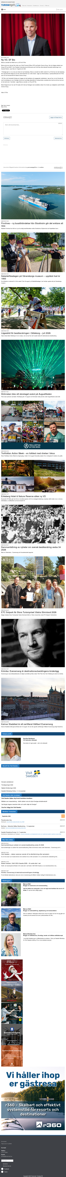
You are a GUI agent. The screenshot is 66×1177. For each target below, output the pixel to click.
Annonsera (29, 5)
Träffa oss (47, 5)
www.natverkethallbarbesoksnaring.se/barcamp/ (16, 828)
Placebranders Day (6, 820)
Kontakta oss (36, 5)
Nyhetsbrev (5, 1163)
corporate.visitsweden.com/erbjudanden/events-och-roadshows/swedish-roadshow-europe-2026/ (41, 834)
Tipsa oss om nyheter (6, 1143)
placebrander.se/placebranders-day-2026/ (15, 822)
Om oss (42, 5)
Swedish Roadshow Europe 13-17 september (13, 832)
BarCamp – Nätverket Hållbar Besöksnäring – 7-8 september (17, 826)
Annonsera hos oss (7, 1166)
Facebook (6, 1169)
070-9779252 (4, 1152)
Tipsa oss (24, 5)
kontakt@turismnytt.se (6, 1156)
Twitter (5, 1172)
